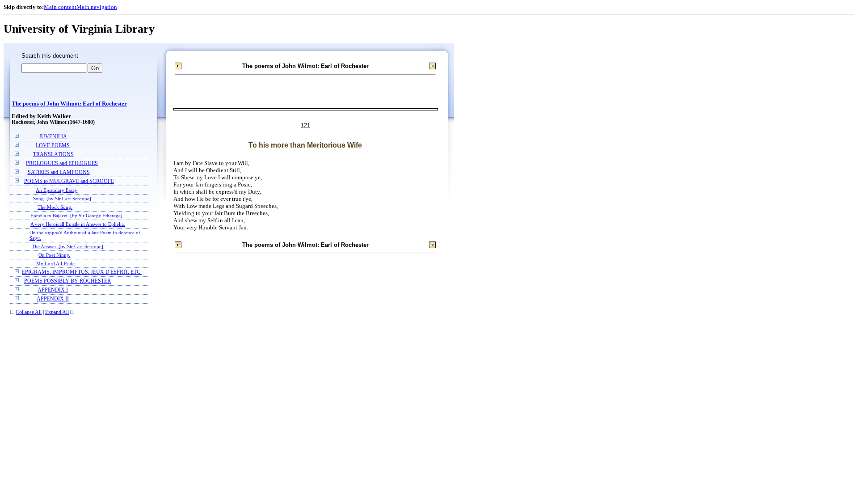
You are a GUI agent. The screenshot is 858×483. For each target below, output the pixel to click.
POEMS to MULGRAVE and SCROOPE (69, 181)
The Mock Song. (55, 207)
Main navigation (96, 7)
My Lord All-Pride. (56, 263)
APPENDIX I (53, 290)
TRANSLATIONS (53, 154)
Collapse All (29, 312)
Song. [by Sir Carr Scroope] (62, 198)
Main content (60, 7)
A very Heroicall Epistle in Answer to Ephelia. (77, 224)
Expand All (57, 312)
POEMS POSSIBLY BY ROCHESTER (67, 281)
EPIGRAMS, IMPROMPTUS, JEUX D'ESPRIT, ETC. (82, 272)
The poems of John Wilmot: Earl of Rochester (69, 104)
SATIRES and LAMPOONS (59, 172)
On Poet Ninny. (54, 255)
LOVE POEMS (53, 145)
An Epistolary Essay (56, 190)
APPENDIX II (53, 299)
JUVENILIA (53, 137)
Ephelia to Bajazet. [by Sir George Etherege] (76, 215)
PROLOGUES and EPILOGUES (62, 163)
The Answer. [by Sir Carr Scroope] (67, 246)
